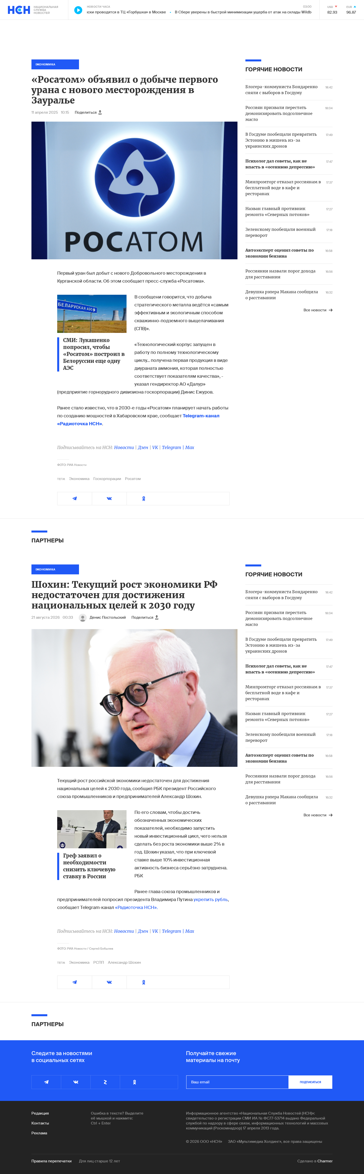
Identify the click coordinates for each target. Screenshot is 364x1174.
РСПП (98, 962)
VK (155, 447)
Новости (124, 447)
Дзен (143, 447)
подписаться (310, 1082)
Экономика (79, 478)
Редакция (40, 1113)
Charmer (325, 1161)
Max (189, 447)
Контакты (40, 1123)
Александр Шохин (124, 962)
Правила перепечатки (51, 1161)
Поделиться (86, 112)
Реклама (39, 1133)
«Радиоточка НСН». (136, 907)
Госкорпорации (107, 478)
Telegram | (173, 447)
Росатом (133, 478)
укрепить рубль (211, 900)
